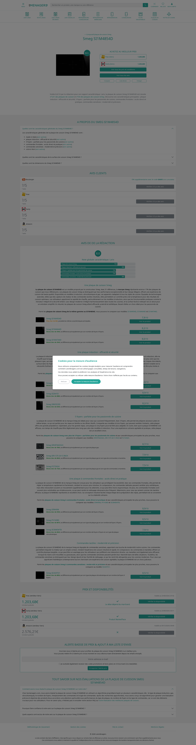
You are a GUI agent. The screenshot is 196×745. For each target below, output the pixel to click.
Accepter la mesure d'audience (86, 381)
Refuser (64, 381)
